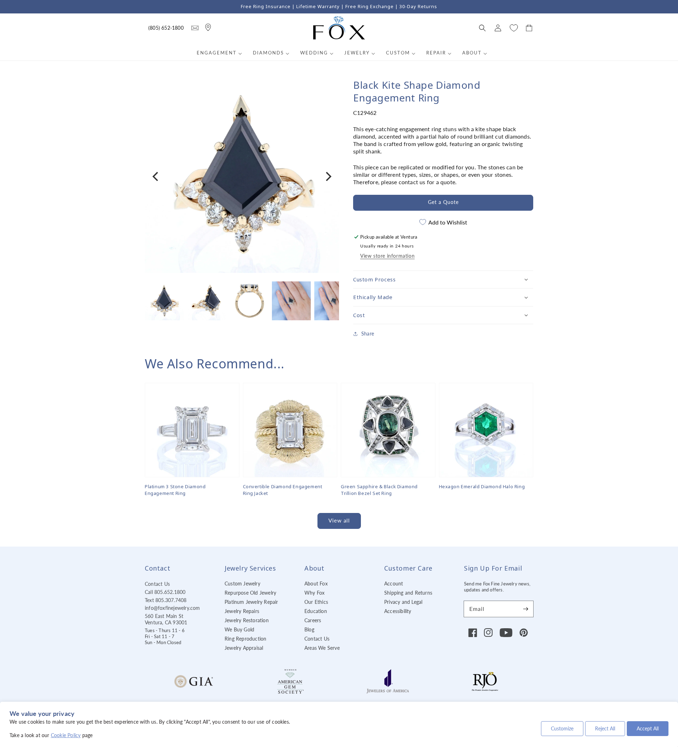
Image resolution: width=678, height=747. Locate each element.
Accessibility (397, 611)
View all (339, 520)
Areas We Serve (322, 648)
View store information (387, 256)
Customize (562, 728)
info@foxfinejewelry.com (172, 608)
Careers (312, 620)
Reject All (605, 728)
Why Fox (314, 593)
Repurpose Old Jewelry (250, 593)
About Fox (316, 583)
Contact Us (157, 584)
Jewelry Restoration (247, 620)
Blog (309, 629)
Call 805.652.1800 (165, 592)
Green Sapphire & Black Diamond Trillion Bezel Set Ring (379, 489)
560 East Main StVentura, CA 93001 (166, 619)
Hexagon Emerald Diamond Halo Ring (482, 486)
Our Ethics (316, 602)
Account (393, 583)
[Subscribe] (525, 609)
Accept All (648, 728)
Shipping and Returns (408, 593)
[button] (482, 28)
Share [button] (367, 334)
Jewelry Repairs (242, 611)
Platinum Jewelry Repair (251, 602)
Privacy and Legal (403, 602)
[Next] (327, 176)
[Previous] (156, 176)
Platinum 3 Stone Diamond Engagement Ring (175, 489)
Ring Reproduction (245, 639)
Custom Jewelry (242, 583)
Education (315, 611)
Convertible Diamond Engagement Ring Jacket (282, 489)
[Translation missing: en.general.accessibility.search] (195, 28)
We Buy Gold (239, 629)
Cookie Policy (66, 735)
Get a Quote (443, 202)
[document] (242, 176)
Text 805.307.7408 (165, 600)
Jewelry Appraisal (244, 648)
